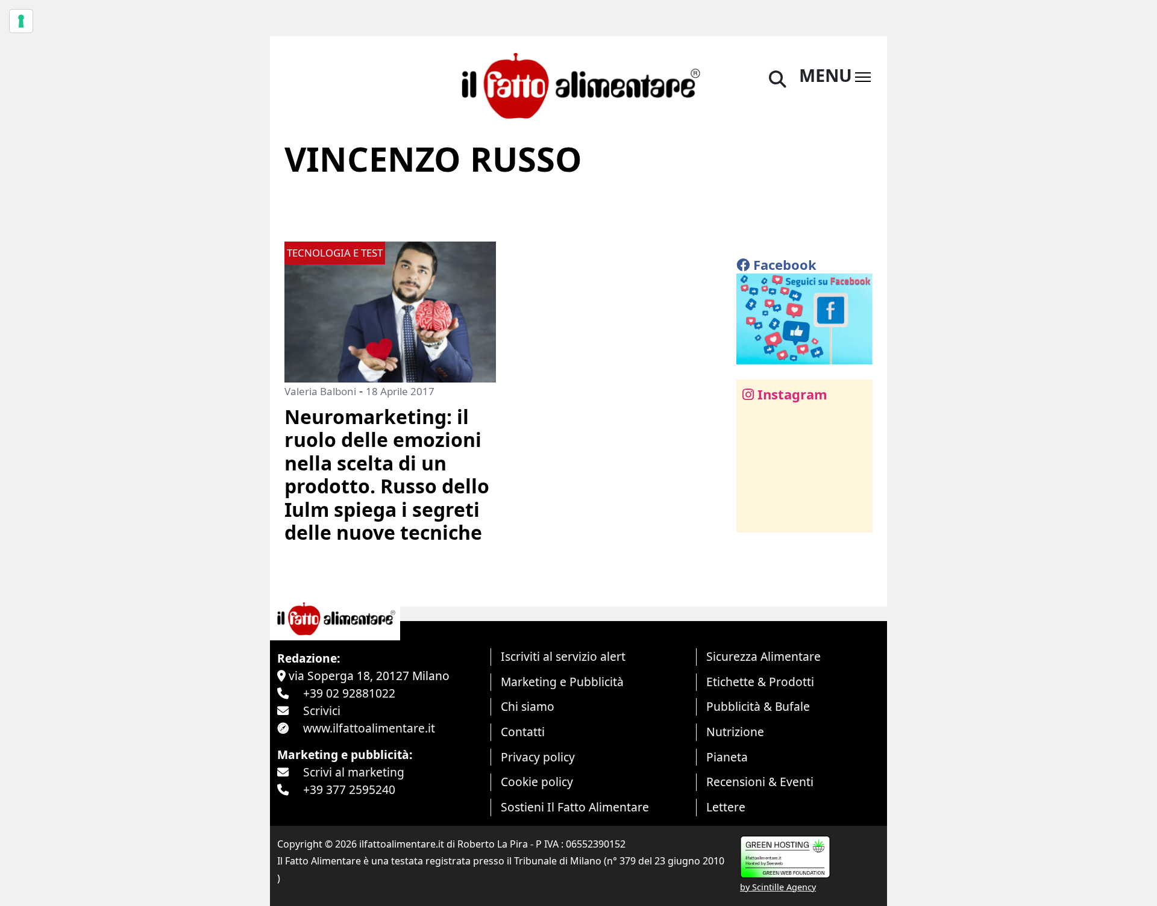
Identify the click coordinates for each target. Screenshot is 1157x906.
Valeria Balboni (320, 391)
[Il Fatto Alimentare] (579, 84)
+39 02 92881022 (349, 693)
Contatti (523, 731)
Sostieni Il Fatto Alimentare (575, 807)
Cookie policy (537, 781)
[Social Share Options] (754, 516)
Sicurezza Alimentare (763, 656)
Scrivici (321, 710)
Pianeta (727, 757)
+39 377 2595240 (349, 789)
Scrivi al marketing (353, 772)
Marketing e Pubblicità (562, 681)
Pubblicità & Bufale (758, 706)
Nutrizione (735, 731)
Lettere (725, 807)
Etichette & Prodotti (760, 681)
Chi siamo (527, 706)
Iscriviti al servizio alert (563, 656)
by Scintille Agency (778, 887)
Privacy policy (538, 757)
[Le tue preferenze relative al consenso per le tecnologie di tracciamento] (21, 21)
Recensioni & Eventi (760, 781)
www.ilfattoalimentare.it (369, 728)
